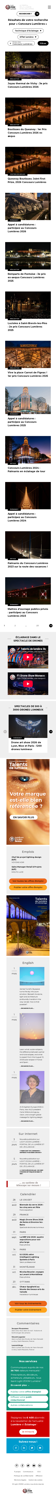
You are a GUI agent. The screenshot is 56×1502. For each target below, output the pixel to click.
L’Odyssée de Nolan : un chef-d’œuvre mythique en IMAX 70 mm (32, 1172)
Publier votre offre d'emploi (28, 887)
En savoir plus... (27, 1008)
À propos (17, 1472)
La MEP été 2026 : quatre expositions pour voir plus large (32, 1239)
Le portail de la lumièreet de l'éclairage (27, 7)
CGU (39, 1472)
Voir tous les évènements (28, 1303)
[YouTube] (40, 1448)
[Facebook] (16, 1448)
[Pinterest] (16, 1465)
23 (37, 626)
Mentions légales (20, 1480)
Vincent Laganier (18, 1337)
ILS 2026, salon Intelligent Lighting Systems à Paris (29, 1257)
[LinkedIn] (24, 1448)
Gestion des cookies (35, 1480)
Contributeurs (28, 1472)
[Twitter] (32, 1448)
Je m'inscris (28, 1431)
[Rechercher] (37, 14)
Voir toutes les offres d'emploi (28, 881)
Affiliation (39, 1476)
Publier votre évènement (28, 1309)
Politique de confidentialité (23, 1476)
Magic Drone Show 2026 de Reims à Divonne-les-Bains (31, 1222)
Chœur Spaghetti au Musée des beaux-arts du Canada (32, 1289)
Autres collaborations (22, 1405)
